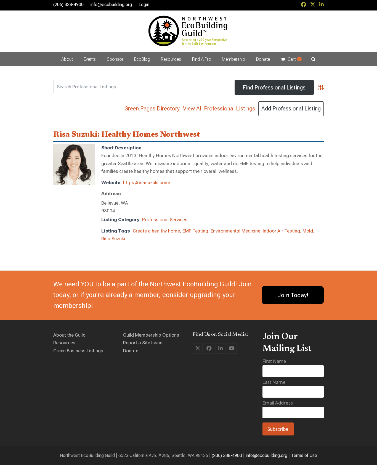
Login (144, 4)
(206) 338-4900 (227, 455)
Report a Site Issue (142, 342)
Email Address (277, 403)
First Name (274, 361)
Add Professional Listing (291, 108)
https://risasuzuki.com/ (146, 182)
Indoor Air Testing (281, 231)
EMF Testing (195, 231)
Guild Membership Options (151, 335)
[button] (291, 59)
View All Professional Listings (219, 108)
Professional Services (164, 219)
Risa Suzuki (113, 238)
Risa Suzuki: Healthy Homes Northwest (126, 135)
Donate (130, 350)
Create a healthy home (156, 231)
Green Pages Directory (152, 108)
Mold (307, 231)
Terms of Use (304, 455)
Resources (64, 342)
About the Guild (69, 335)
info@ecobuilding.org (111, 4)
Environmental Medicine (235, 231)
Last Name (274, 382)
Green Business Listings (78, 350)
